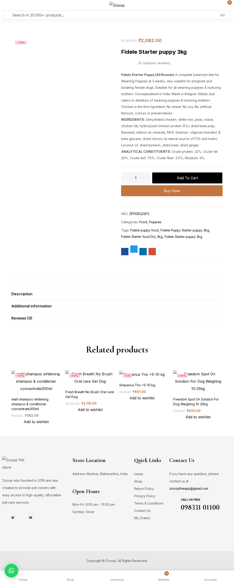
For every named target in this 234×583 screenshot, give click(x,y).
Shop (138, 481)
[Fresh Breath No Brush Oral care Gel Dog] (90, 377)
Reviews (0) (21, 318)
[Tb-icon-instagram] (21, 517)
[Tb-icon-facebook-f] (3, 517)
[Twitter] (12, 517)
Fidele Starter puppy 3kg (183, 237)
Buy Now (172, 190)
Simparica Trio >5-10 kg (137, 385)
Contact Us (142, 511)
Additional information (31, 306)
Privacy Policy (144, 496)
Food (143, 222)
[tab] (117, 294)
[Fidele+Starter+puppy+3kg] (134, 249)
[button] (11, 571)
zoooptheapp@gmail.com (188, 488)
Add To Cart (187, 178)
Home (138, 474)
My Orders (142, 518)
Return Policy (144, 489)
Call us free (190, 499)
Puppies (155, 222)
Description (21, 294)
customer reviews (154, 63)
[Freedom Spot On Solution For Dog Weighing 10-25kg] (198, 381)
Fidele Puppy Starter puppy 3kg (185, 230)
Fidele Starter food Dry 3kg (141, 237)
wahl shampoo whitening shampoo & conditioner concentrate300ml (29, 404)
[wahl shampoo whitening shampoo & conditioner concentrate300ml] (36, 381)
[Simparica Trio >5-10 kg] (142, 374)
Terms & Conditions (148, 503)
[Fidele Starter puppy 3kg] (124, 251)
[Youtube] (30, 517)
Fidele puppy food (144, 230)
